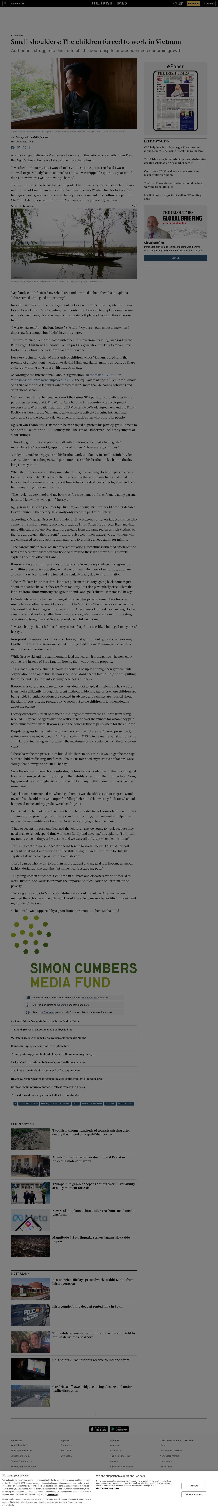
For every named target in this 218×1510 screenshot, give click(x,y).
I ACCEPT (194, 1486)
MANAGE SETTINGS (194, 1494)
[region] (109, 1490)
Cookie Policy (52, 1494)
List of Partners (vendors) (107, 1488)
